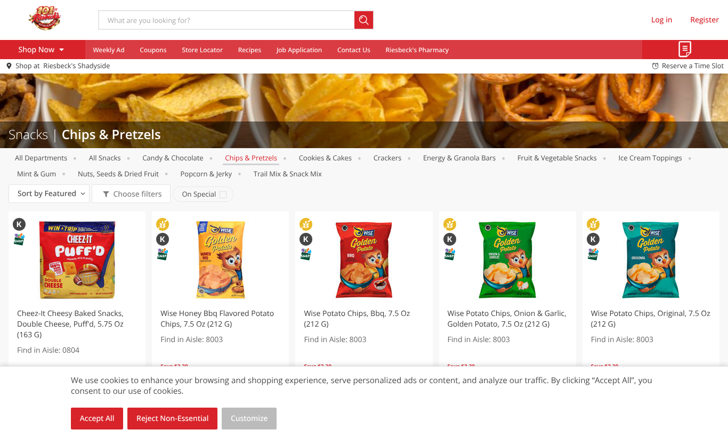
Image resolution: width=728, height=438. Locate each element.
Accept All (97, 418)
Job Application (299, 49)
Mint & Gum (36, 174)
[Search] (364, 20)
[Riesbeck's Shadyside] (44, 19)
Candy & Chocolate (173, 158)
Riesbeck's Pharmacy (417, 49)
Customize (249, 418)
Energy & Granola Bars (459, 158)
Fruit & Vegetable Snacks (557, 158)
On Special (199, 194)
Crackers (388, 158)
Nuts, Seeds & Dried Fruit (118, 174)
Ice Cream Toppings (650, 158)
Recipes (249, 49)
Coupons (153, 49)
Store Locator (202, 49)
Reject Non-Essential (172, 418)
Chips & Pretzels (251, 158)
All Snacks (105, 158)
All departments (41, 158)
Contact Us (353, 49)
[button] (77, 306)
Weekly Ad (108, 49)
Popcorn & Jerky (206, 174)
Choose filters (137, 194)
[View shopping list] (685, 49)
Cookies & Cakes (325, 158)
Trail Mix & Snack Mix (288, 174)
